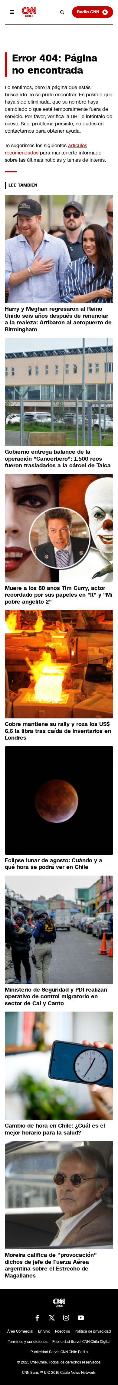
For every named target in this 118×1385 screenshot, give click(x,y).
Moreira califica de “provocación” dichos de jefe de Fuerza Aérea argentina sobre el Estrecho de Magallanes (51, 1265)
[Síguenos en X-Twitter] (52, 1318)
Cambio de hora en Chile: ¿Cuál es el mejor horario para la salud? (55, 1129)
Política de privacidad (93, 1331)
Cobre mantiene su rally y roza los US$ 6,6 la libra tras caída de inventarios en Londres (58, 731)
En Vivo (44, 1331)
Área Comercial (20, 1331)
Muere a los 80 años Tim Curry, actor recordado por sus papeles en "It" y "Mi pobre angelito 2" (58, 595)
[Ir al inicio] (29, 12)
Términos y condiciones (28, 1341)
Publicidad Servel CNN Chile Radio (59, 1352)
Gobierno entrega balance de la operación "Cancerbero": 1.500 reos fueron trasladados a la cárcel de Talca (58, 458)
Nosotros (62, 1331)
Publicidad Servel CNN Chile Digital (81, 1341)
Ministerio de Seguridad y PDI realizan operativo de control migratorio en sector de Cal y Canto (56, 996)
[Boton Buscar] (62, 12)
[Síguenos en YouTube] (81, 1318)
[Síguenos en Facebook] (37, 1318)
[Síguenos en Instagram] (66, 1318)
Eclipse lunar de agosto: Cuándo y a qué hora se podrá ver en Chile (53, 864)
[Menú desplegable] (12, 12)
